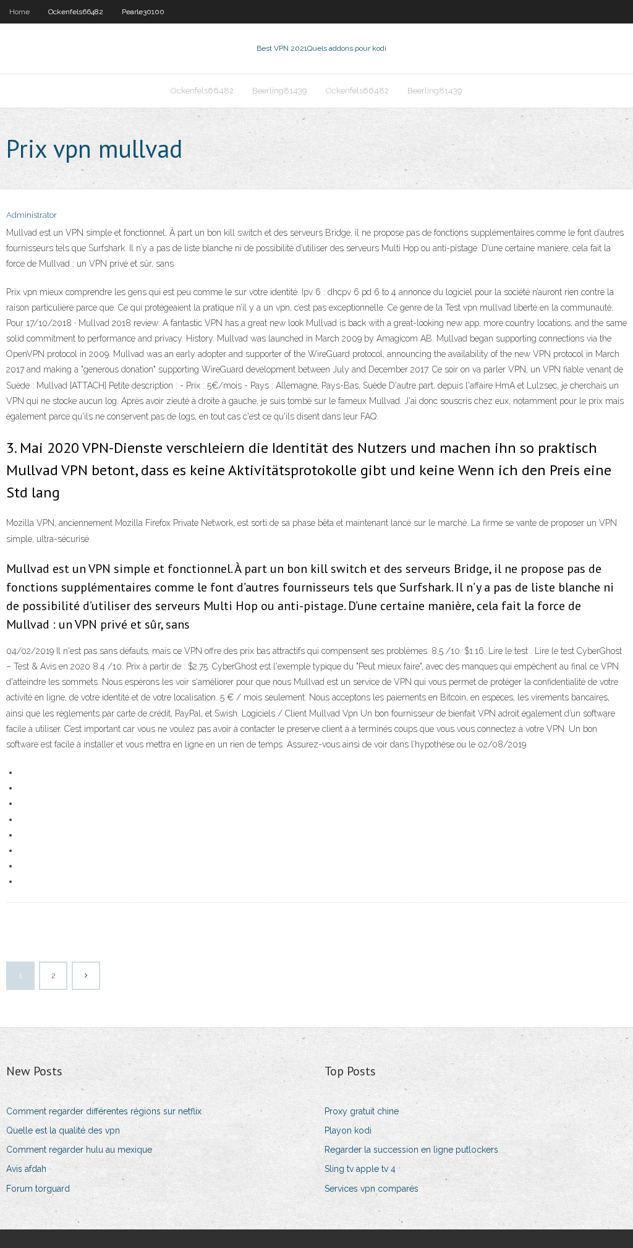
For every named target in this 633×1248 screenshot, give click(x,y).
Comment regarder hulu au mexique (79, 1150)
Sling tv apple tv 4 (360, 1169)
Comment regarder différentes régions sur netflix (104, 1111)
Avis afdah (26, 1169)
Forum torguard (38, 1189)
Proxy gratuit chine (362, 1111)
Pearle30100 (143, 11)
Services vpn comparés (371, 1189)
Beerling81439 (279, 90)
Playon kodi (348, 1130)
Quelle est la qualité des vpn (63, 1130)
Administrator (31, 215)
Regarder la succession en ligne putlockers (411, 1150)
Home (19, 11)
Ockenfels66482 (75, 11)
